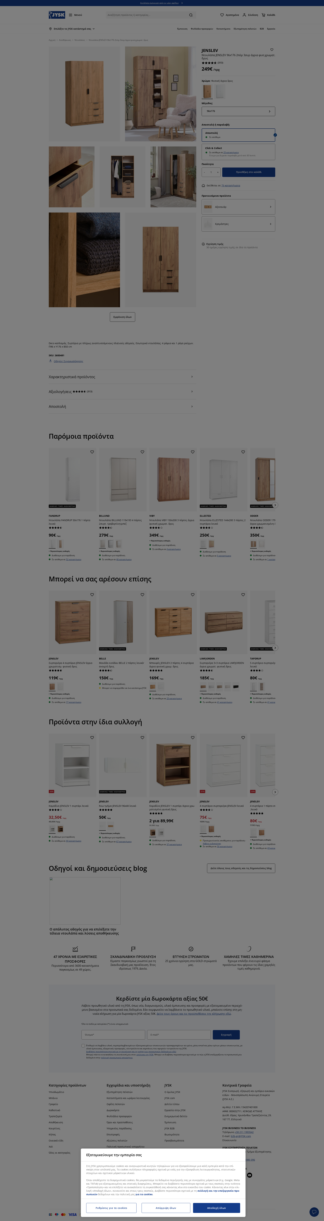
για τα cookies (144, 1194)
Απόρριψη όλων (166, 1208)
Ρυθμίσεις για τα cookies (111, 1208)
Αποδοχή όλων (216, 1208)
